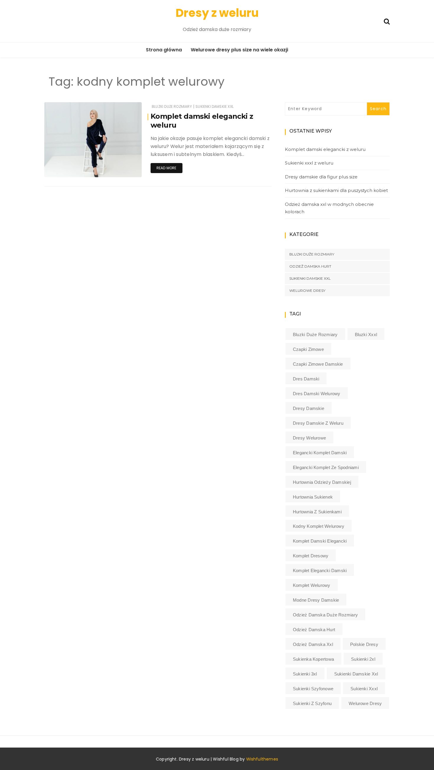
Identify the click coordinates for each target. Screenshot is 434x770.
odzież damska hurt (314, 629)
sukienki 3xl (305, 673)
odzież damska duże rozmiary (325, 614)
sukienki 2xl (363, 659)
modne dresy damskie (316, 600)
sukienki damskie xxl (356, 673)
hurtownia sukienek (313, 496)
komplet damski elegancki (320, 540)
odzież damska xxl (313, 644)
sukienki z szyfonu (312, 703)
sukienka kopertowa (313, 659)
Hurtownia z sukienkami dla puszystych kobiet (336, 190)
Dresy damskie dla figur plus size (321, 177)
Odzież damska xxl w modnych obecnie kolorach (329, 208)
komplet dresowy (310, 555)
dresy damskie (308, 408)
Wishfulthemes (262, 759)
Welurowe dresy (307, 290)
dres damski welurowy (316, 393)
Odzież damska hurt (310, 266)
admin (68, 168)
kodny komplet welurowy (318, 526)
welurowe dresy (365, 703)
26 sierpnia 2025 (119, 168)
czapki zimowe (308, 349)
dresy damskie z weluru (318, 423)
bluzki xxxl (366, 334)
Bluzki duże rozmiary (172, 106)
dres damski (306, 378)
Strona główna (164, 49)
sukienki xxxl (364, 688)
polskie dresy (364, 644)
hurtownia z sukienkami (317, 511)
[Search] (387, 20)
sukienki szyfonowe (313, 688)
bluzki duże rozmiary (315, 334)
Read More (166, 167)
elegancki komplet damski (320, 452)
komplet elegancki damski (320, 570)
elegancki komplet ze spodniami (326, 467)
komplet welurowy (311, 585)
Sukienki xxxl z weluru (309, 163)
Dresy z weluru (217, 13)
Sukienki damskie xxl (214, 106)
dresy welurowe (309, 437)
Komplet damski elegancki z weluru (325, 149)
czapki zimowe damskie (318, 364)
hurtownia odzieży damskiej (322, 482)
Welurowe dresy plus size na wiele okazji (239, 49)
